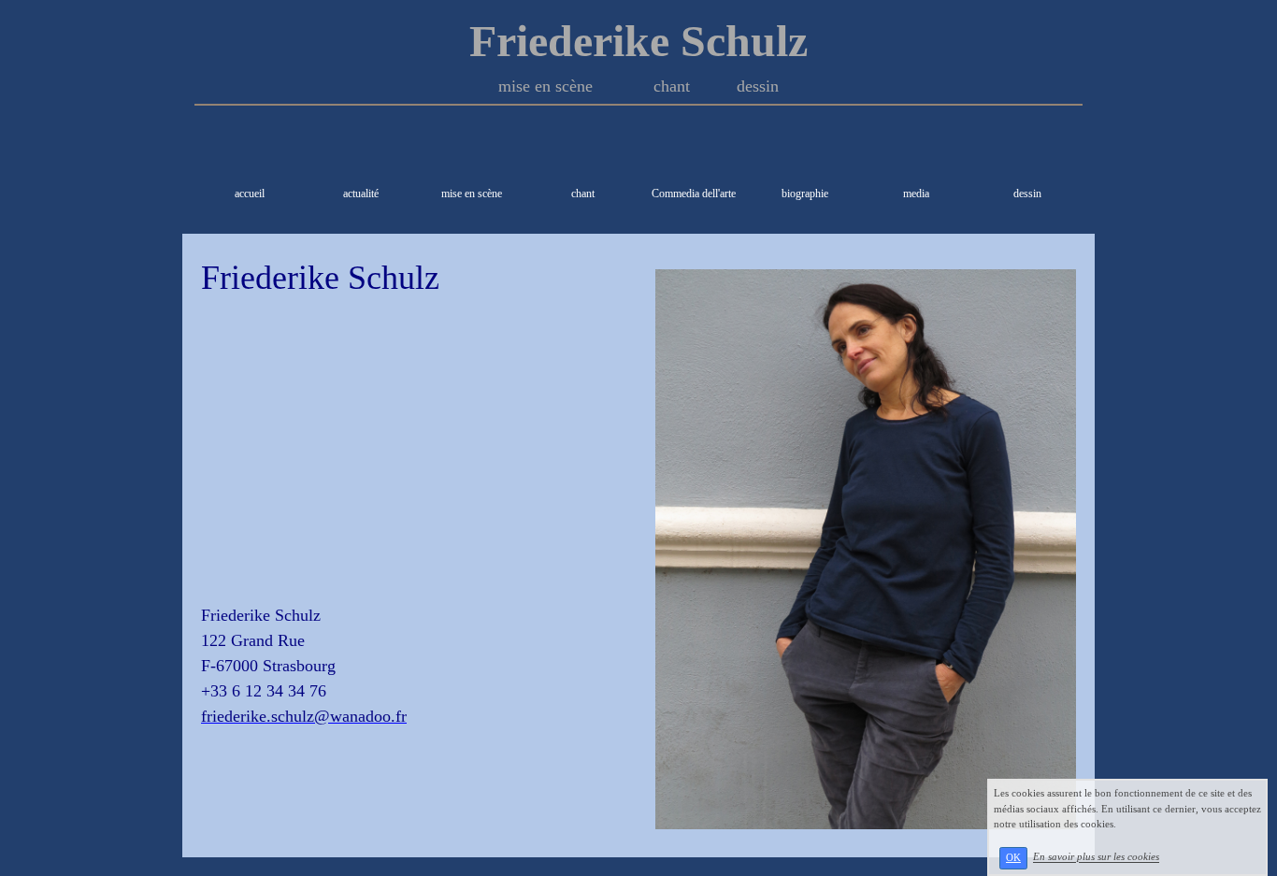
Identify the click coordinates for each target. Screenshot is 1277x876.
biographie (805, 193)
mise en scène (471, 193)
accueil (250, 193)
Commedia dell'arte (694, 193)
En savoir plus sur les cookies (1096, 857)
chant (583, 193)
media (916, 193)
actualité (361, 193)
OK (1013, 858)
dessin (1027, 193)
